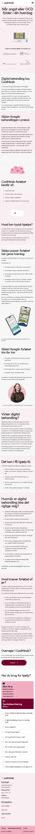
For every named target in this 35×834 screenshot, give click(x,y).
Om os (3, 818)
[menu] (33, 3)
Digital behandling (5, 814)
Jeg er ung (4, 810)
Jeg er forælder (5, 806)
